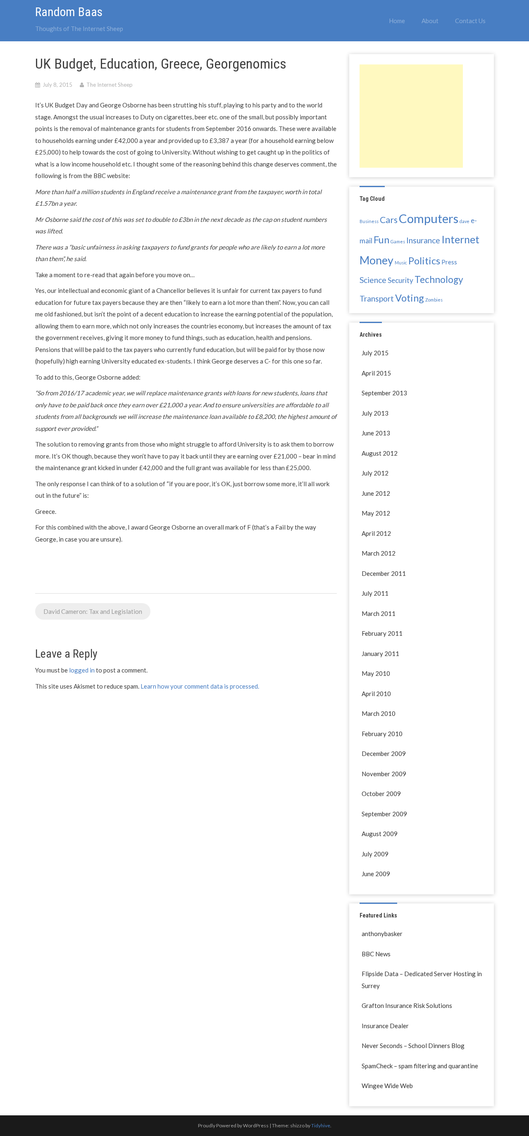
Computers (428, 218)
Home (397, 20)
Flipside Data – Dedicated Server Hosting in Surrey (422, 979)
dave (464, 221)
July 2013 (375, 413)
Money (376, 260)
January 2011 (380, 653)
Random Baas (68, 12)
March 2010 (379, 713)
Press (449, 262)
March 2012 (379, 553)
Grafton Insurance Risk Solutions (407, 1005)
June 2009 (376, 873)
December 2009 (384, 753)
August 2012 (380, 453)
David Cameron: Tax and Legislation (92, 611)
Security (400, 280)
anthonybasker (382, 933)
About (430, 20)
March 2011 (379, 613)
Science (373, 280)
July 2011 (375, 593)
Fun (381, 239)
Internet (460, 239)
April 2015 (376, 373)
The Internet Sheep (109, 84)
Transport (377, 298)
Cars (389, 219)
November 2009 (384, 773)
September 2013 (384, 393)
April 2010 (376, 693)
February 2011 (382, 633)
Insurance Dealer (385, 1025)
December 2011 (384, 573)
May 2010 (376, 673)
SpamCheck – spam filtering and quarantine (420, 1065)
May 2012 (376, 513)
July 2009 (375, 854)
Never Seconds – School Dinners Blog (413, 1045)
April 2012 (376, 533)
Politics (424, 260)
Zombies (434, 299)
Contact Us (470, 20)
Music (401, 262)
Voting (409, 298)
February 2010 (382, 733)
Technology (439, 279)
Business (369, 221)
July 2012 (375, 473)
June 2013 (376, 433)
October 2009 (381, 793)
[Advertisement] (411, 116)
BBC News (376, 954)
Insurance (423, 240)
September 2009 (384, 814)
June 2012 (376, 493)
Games (398, 241)
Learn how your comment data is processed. (200, 686)
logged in (82, 670)
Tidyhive (320, 1125)
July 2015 (375, 352)
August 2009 (380, 833)
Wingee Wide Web (387, 1085)
